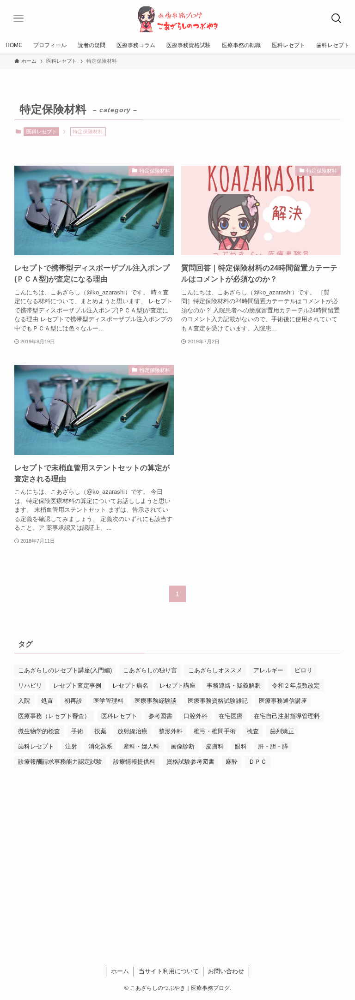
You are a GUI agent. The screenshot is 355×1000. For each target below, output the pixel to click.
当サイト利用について (169, 971)
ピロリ (303, 670)
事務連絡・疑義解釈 (234, 685)
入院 (24, 700)
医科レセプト (41, 131)
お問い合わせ (226, 971)
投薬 (100, 731)
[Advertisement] (177, 846)
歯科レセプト (36, 746)
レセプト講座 (177, 685)
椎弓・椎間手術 (215, 731)
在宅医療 (231, 716)
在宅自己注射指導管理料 (287, 716)
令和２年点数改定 (296, 685)
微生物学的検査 (39, 731)
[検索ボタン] (336, 18)
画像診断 (183, 746)
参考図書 (160, 716)
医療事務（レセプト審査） (54, 716)
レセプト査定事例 (77, 685)
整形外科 (171, 731)
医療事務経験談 (156, 700)
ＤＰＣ (258, 761)
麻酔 (232, 761)
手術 (77, 731)
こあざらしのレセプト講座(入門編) (65, 670)
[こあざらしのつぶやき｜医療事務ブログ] (178, 18)
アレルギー (268, 670)
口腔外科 (196, 716)
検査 (253, 731)
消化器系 (100, 746)
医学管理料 (108, 700)
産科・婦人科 (141, 746)
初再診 (73, 700)
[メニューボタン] (18, 18)
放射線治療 (132, 731)
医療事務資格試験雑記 (218, 700)
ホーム (120, 971)
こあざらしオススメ (215, 670)
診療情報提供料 (134, 761)
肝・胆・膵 (273, 746)
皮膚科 (215, 746)
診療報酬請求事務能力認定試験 (60, 761)
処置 (47, 700)
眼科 (241, 746)
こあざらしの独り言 (150, 670)
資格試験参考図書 (190, 761)
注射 (71, 746)
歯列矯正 (282, 731)
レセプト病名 (130, 685)
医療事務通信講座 (283, 700)
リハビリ (30, 685)
